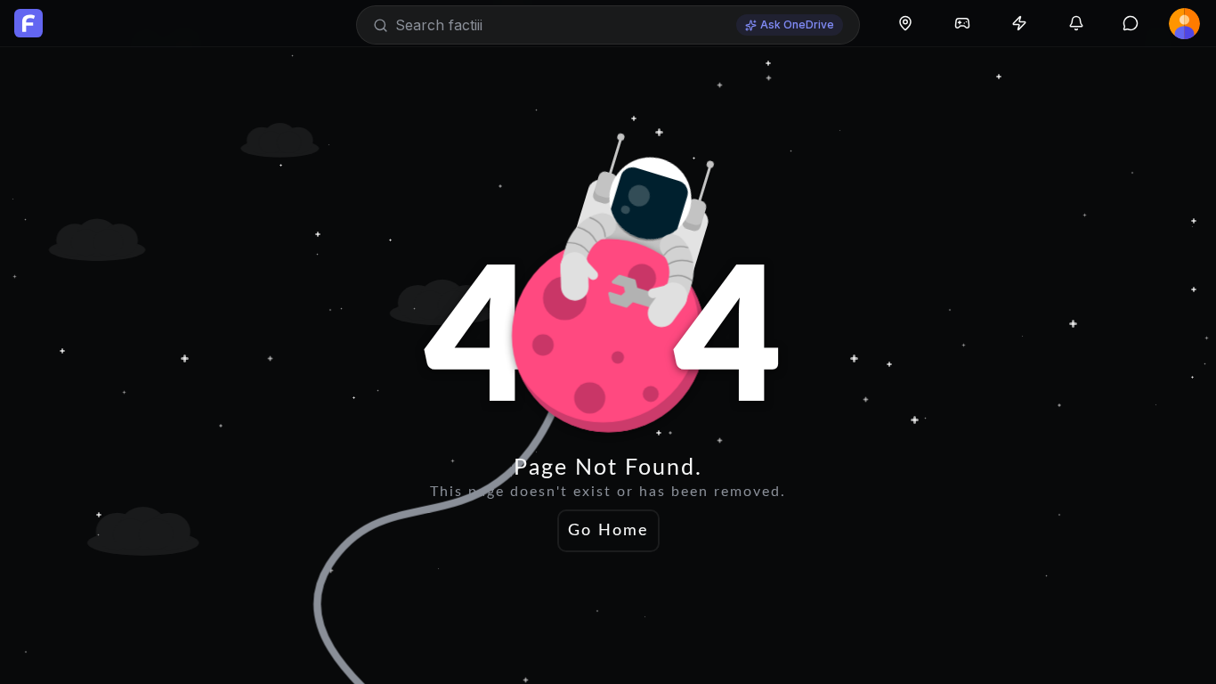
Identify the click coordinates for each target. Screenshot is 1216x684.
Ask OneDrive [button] (797, 24)
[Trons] (1019, 23)
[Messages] (1130, 23)
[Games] (962, 23)
